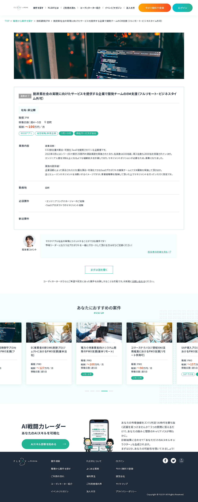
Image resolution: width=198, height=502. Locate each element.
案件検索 (55, 461)
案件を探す (38, 7)
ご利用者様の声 (94, 483)
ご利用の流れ (69, 7)
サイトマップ (122, 483)
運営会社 (120, 476)
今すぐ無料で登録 (124, 468)
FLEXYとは (53, 7)
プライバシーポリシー (126, 491)
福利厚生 (91, 476)
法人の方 (130, 7)
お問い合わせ (138, 281)
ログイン (120, 461)
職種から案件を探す (23, 20)
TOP (7, 20)
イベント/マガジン (113, 7)
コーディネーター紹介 (90, 7)
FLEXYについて (94, 461)
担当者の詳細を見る (158, 251)
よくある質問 (92, 468)
